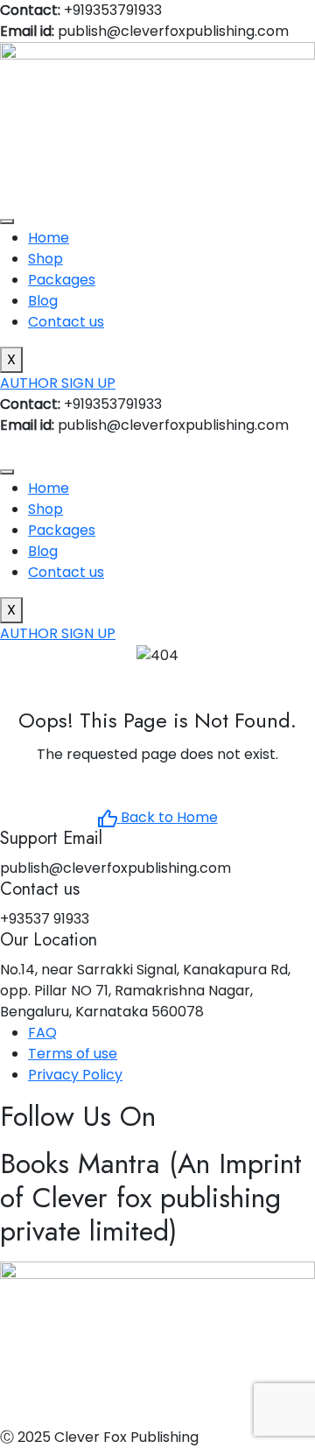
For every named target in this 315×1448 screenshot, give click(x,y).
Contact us (66, 322)
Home (48, 238)
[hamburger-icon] (7, 221)
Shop (45, 259)
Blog (43, 301)
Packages (61, 280)
